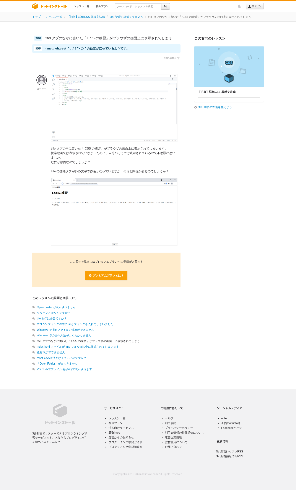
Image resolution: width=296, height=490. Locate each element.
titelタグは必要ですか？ (52, 318)
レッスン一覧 (81, 6)
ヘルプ (169, 418)
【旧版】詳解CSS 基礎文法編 (86, 16)
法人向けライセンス (121, 427)
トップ (36, 16)
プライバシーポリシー (179, 427)
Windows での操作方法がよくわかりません (64, 335)
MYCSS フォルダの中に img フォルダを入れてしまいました (75, 324)
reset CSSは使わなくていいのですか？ (61, 358)
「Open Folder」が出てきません (57, 363)
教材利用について (176, 442)
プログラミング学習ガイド (125, 442)
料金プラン (102, 6)
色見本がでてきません (51, 352)
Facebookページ (231, 427)
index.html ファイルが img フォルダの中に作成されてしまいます (78, 346)
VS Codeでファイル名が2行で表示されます (64, 369)
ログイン (256, 6)
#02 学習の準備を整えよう (126, 16)
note (224, 418)
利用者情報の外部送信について (184, 432)
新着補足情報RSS (231, 456)
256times (114, 432)
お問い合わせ (173, 447)
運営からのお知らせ (121, 437)
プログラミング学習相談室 (125, 447)
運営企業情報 (173, 437)
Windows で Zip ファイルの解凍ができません (65, 329)
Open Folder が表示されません (56, 307)
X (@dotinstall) (230, 423)
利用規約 (170, 423)
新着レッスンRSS (231, 451)
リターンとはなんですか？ (54, 312)
